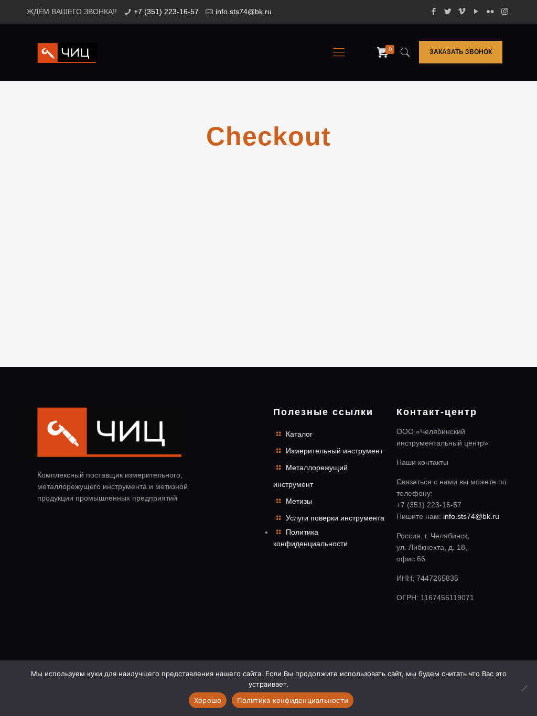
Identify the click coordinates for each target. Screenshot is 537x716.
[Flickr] (490, 11)
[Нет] (524, 688)
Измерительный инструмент (334, 451)
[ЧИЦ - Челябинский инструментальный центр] (67, 52)
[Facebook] (433, 11)
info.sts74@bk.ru (244, 11)
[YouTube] (476, 11)
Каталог (299, 434)
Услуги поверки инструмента (335, 518)
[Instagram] (504, 11)
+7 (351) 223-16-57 (166, 11)
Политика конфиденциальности (292, 700)
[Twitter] (448, 11)
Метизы (299, 501)
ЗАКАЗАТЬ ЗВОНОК (460, 52)
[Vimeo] (462, 11)
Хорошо (208, 700)
